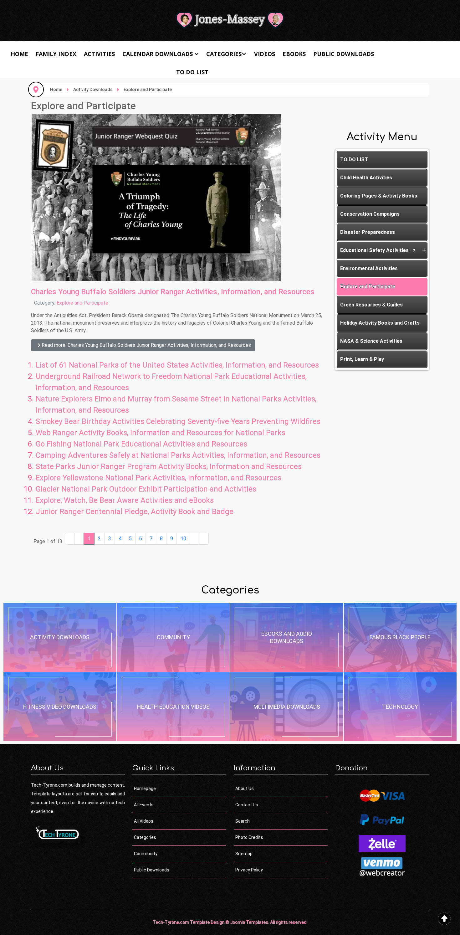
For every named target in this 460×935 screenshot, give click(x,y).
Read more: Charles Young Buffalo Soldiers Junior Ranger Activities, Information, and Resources (145, 345)
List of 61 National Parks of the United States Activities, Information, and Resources (177, 365)
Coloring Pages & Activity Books (378, 196)
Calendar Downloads (157, 54)
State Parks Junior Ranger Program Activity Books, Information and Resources (169, 466)
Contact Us (246, 804)
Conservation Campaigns (370, 214)
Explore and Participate (82, 303)
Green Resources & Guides (371, 305)
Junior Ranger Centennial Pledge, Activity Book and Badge (134, 511)
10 (183, 539)
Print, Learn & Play (362, 359)
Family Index (56, 54)
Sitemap (244, 853)
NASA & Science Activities (371, 341)
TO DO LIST (192, 72)
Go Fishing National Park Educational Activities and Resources (141, 443)
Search (242, 821)
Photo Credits (249, 837)
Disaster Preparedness (367, 232)
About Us (244, 788)
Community (145, 853)
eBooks (294, 54)
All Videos (143, 821)
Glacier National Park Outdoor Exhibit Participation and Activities (146, 489)
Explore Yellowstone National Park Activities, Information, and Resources (158, 477)
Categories (224, 54)
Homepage (145, 788)
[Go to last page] (204, 539)
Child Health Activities (366, 178)
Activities (99, 54)
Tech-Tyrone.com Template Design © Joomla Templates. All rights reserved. (230, 922)
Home (19, 54)
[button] (424, 250)
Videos (264, 54)
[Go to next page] (195, 539)
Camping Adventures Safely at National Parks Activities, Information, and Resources (178, 455)
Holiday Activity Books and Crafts (380, 323)
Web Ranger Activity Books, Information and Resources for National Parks (160, 432)
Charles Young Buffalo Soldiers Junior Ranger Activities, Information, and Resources (172, 291)
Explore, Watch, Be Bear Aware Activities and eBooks (125, 500)
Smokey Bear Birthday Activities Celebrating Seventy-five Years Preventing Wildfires (178, 421)
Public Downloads (343, 54)
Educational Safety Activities (377, 250)
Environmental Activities (369, 268)
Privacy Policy (249, 869)
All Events (144, 804)
